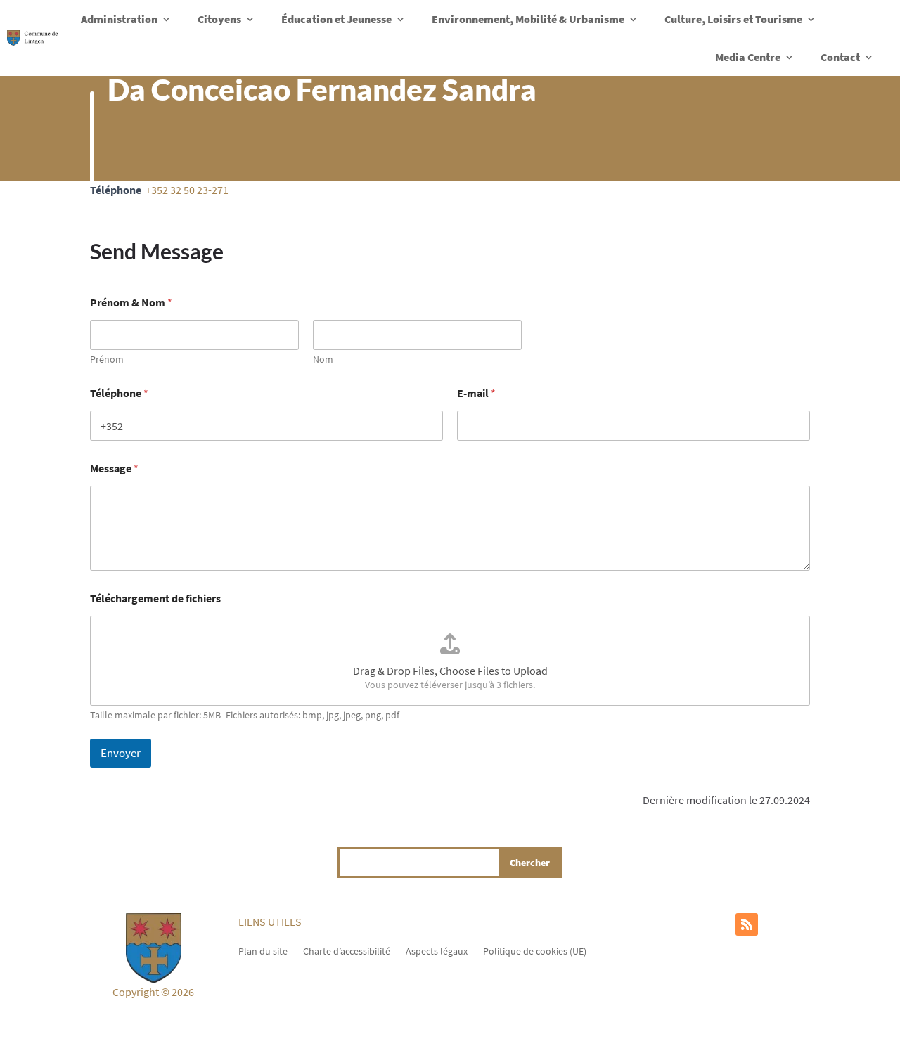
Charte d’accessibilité (346, 950)
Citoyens (219, 19)
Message (114, 468)
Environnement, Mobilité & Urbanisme (528, 19)
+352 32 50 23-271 (187, 190)
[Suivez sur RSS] (746, 924)
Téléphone (119, 393)
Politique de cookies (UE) (534, 950)
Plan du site (263, 950)
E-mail (476, 393)
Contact (840, 57)
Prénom (107, 360)
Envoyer (121, 753)
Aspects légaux (437, 950)
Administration (119, 19)
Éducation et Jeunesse (336, 19)
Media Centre (747, 57)
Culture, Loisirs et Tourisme (733, 19)
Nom (323, 360)
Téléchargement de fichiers (155, 598)
